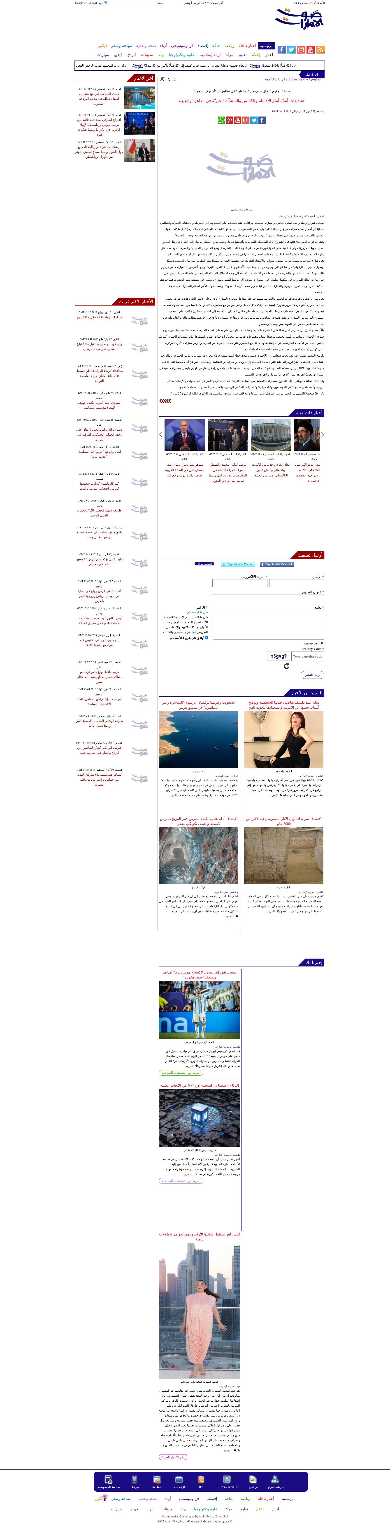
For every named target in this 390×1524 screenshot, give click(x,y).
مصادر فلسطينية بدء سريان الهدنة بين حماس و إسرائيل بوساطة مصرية (99, 779)
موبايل (135, 1487)
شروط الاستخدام (197, 612)
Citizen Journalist (227, 1487)
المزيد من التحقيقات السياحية (181, 1072)
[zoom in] (162, 79)
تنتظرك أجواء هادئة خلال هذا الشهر (99, 317)
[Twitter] (238, 566)
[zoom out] (174, 79)
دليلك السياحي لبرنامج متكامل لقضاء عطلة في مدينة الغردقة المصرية (99, 98)
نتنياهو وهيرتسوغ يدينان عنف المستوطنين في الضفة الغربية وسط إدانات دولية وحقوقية (184, 470)
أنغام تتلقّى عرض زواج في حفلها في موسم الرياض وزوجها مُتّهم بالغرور (99, 596)
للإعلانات (179, 1487)
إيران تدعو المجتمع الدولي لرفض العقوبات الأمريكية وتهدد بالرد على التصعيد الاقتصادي (91, 65)
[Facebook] (277, 566)
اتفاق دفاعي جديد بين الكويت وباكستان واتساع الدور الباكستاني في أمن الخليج (271, 470)
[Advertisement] (175, 20)
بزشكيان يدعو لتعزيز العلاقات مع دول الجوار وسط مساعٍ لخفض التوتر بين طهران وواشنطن (99, 152)
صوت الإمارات (96, 3)
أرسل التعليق (312, 675)
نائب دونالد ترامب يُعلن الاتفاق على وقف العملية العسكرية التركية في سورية (99, 434)
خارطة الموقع (275, 1487)
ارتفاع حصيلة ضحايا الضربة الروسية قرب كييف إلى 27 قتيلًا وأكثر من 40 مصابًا (215, 65)
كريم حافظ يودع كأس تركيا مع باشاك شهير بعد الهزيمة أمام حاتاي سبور (99, 677)
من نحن (253, 1487)
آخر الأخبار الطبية (173, 1457)
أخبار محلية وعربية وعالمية (285, 79)
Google (79, 3)
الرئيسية (315, 79)
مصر (187, 279)
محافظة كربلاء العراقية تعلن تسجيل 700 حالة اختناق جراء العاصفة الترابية (99, 376)
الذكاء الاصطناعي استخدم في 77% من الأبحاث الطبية (199, 1085)
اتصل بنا (157, 1487)
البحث (160, 3)
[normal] (168, 79)
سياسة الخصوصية (109, 1487)
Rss (201, 1487)
